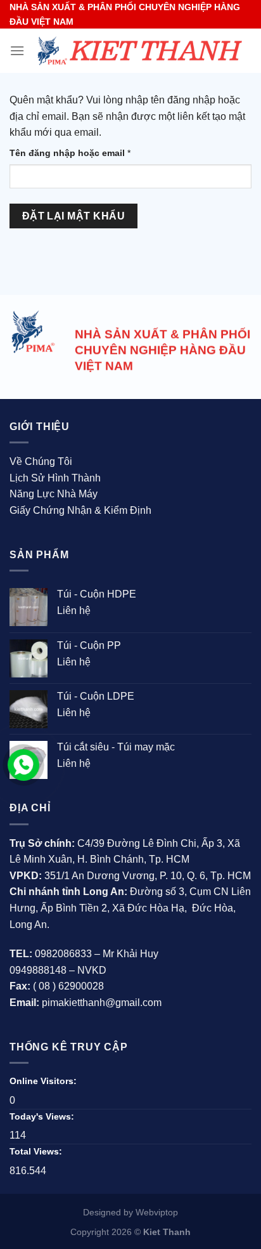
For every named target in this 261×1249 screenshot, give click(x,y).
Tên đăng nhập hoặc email (80, 153)
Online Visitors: (44, 1081)
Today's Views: (43, 1116)
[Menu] (17, 50)
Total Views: (37, 1151)
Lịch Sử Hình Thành (55, 478)
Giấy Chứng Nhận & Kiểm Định (80, 510)
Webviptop (157, 1212)
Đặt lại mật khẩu (73, 216)
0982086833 (63, 953)
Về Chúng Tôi (41, 461)
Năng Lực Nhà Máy (54, 493)
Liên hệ (74, 610)
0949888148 (38, 970)
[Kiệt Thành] (138, 51)
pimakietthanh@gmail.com (102, 1002)
